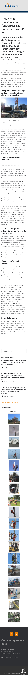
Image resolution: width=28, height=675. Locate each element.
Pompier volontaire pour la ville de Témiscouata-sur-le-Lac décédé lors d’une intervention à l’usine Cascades (13, 390)
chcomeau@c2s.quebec (11, 657)
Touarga (6, 673)
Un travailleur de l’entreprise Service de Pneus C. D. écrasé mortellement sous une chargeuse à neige (13, 376)
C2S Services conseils (14, 5)
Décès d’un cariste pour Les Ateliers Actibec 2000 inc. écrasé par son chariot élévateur (13, 362)
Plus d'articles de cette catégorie (10, 402)
